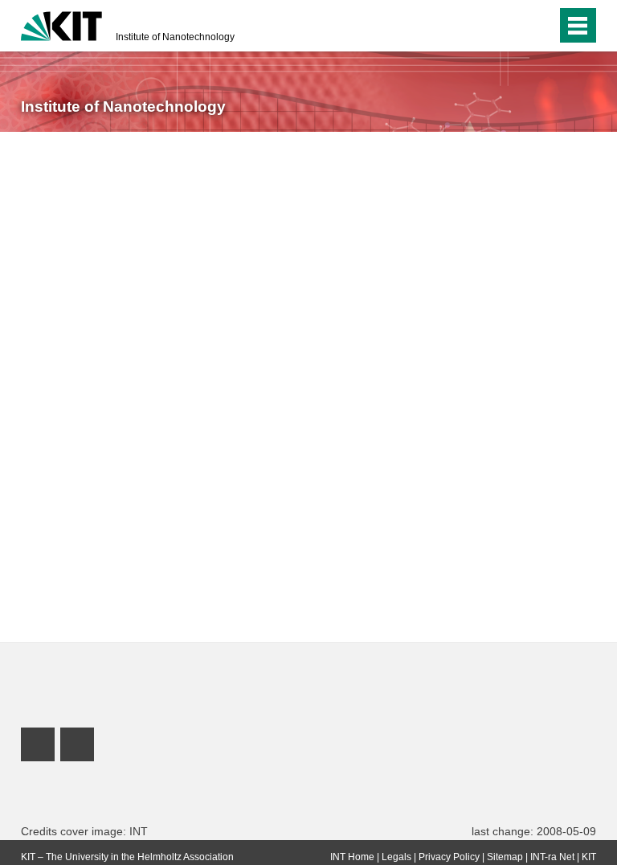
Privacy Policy (449, 857)
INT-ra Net (552, 857)
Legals (396, 857)
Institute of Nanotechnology (175, 37)
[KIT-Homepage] (61, 24)
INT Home (352, 857)
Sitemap (505, 857)
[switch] (540, 26)
